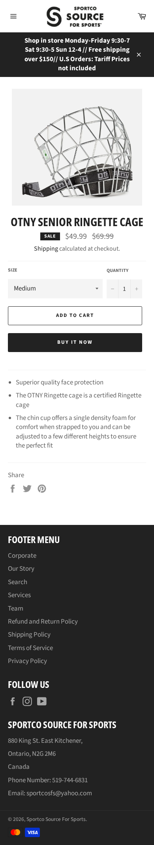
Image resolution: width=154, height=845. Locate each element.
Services (19, 595)
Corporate (22, 555)
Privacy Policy (27, 661)
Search (17, 582)
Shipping (46, 248)
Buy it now (75, 342)
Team (15, 608)
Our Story (21, 568)
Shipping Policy (29, 634)
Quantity (117, 271)
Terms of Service (30, 648)
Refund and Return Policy (43, 621)
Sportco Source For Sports (56, 819)
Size (12, 270)
